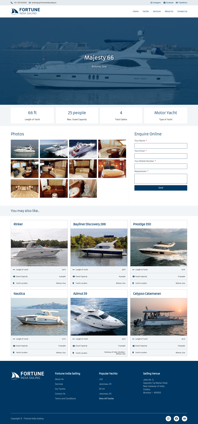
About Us (169, 11)
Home (135, 11)
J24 (101, 379)
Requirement (140, 171)
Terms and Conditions (65, 398)
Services (157, 11)
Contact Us (182, 11)
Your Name (139, 141)
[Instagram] (168, 418)
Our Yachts (60, 389)
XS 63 (102, 389)
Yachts (146, 11)
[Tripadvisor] (184, 418)
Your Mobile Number (144, 161)
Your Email (139, 151)
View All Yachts (106, 398)
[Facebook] (176, 418)
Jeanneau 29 (105, 384)
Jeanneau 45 (105, 393)
